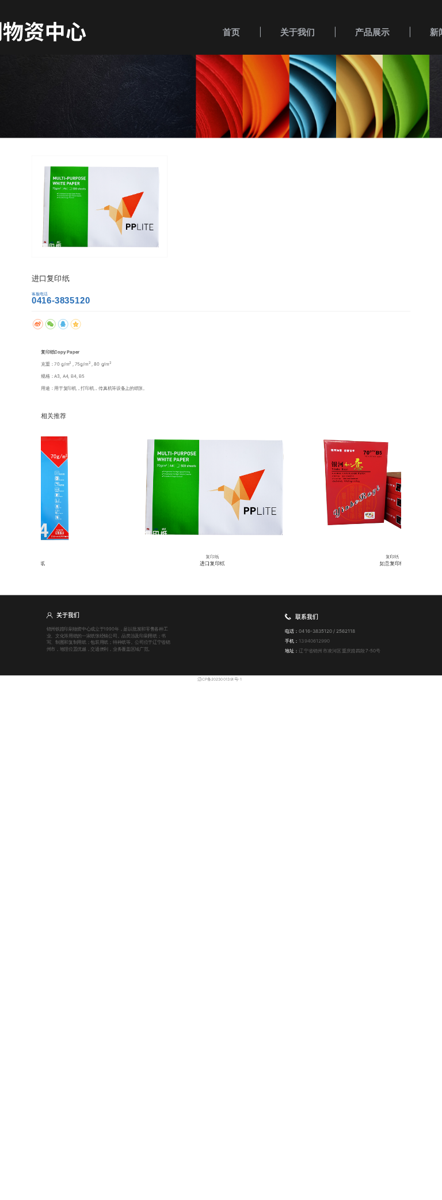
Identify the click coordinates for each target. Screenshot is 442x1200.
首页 (231, 31)
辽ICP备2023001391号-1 (219, 679)
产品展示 (372, 31)
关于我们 (297, 31)
